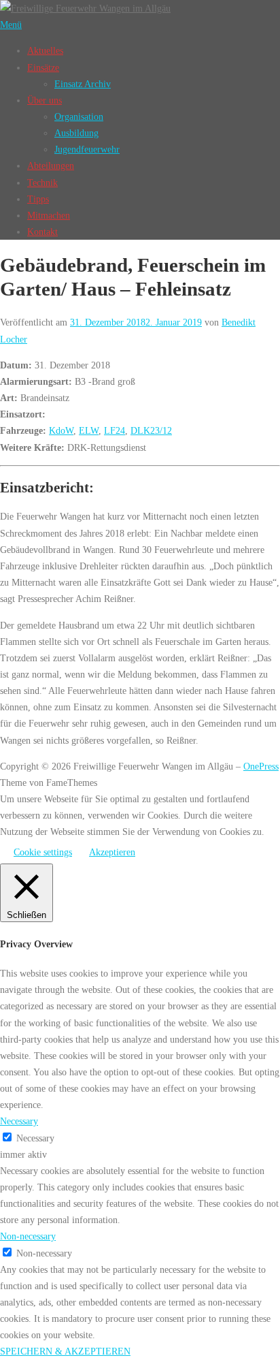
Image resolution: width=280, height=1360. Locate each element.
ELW (89, 430)
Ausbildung (76, 132)
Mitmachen (48, 215)
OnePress (261, 766)
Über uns (44, 100)
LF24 (114, 430)
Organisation (78, 116)
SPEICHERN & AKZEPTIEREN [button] (65, 1351)
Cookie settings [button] (43, 852)
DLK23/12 (151, 430)
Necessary (35, 1138)
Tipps (38, 198)
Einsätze (43, 67)
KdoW (61, 430)
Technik (42, 182)
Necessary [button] (19, 1121)
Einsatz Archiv (82, 83)
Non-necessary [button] (28, 1236)
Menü (11, 24)
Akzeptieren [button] (112, 852)
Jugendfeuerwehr (87, 149)
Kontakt (42, 231)
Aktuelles (45, 50)
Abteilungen (50, 165)
